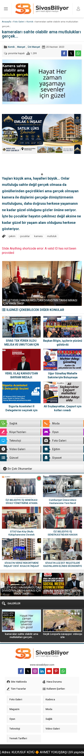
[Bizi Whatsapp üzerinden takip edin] (63, 671)
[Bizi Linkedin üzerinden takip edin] (42, 671)
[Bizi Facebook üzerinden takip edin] (21, 671)
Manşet (21, 47)
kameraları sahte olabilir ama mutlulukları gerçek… (21, 635)
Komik (30, 21)
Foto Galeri (18, 21)
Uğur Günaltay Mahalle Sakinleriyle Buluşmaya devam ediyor (63, 377)
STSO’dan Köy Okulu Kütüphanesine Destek (21, 533)
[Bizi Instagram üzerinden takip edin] (35, 671)
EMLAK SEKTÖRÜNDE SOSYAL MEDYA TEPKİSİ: (63, 592)
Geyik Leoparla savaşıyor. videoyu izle (62, 635)
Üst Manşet (34, 47)
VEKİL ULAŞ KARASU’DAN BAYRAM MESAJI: (21, 375)
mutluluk (52, 236)
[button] (42, 174)
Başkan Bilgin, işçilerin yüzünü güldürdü (62, 342)
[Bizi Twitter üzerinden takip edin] (28, 671)
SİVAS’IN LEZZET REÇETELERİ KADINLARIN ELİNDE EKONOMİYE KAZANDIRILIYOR (62, 566)
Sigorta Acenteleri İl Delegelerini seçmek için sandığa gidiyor (21, 410)
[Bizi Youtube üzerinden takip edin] (49, 671)
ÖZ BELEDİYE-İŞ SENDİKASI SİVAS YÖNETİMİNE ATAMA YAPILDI (21, 503)
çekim (12, 236)
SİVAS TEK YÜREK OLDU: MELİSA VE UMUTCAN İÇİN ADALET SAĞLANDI (21, 344)
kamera (38, 236)
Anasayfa (6, 21)
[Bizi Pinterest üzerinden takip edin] (56, 671)
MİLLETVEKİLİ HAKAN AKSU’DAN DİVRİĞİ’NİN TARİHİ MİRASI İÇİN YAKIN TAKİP (21, 590)
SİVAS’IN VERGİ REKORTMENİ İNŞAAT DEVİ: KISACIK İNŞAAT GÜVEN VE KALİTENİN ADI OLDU (21, 566)
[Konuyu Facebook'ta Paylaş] (64, 53)
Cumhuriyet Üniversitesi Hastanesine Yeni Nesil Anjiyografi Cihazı (62, 503)
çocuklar (25, 236)
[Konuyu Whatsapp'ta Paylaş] (78, 53)
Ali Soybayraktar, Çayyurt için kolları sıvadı (62, 408)
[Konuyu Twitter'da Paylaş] (71, 53)
